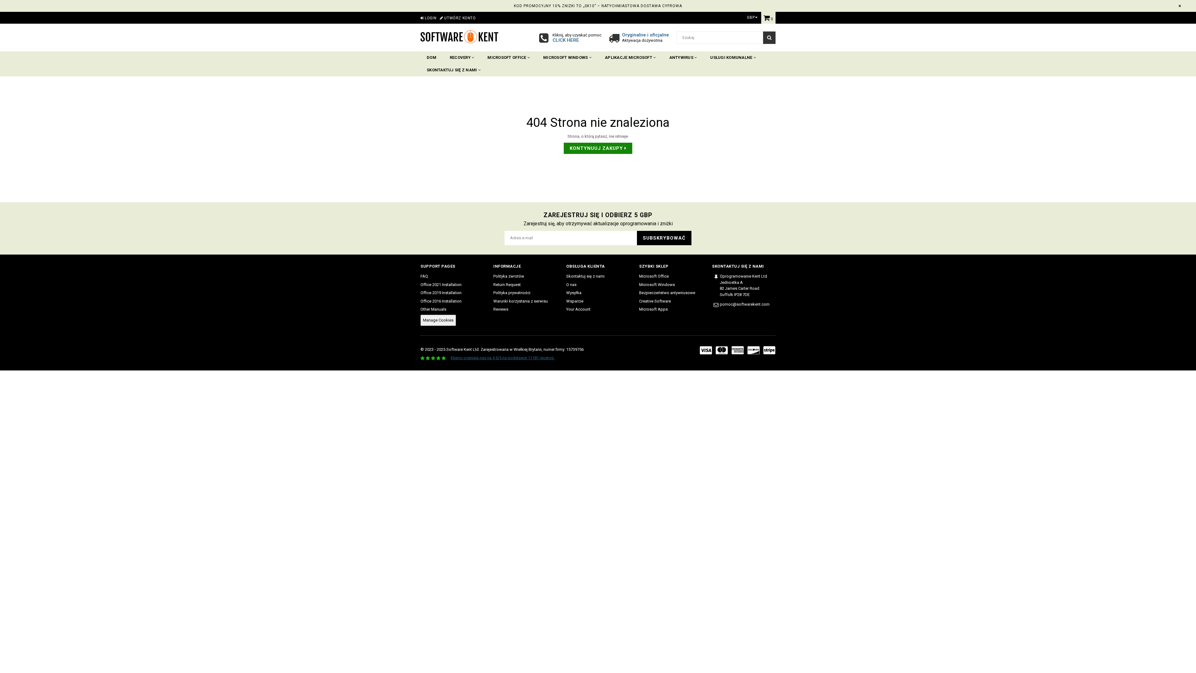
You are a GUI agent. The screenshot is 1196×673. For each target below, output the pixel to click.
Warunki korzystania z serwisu (520, 301)
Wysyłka (573, 292)
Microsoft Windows (566, 57)
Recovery (461, 57)
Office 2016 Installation (441, 301)
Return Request (507, 284)
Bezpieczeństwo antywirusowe (667, 292)
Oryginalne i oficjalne (645, 35)
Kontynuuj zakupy (597, 148)
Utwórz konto (459, 18)
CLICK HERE (566, 40)
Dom (431, 57)
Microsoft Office (507, 57)
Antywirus (682, 57)
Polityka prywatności (511, 292)
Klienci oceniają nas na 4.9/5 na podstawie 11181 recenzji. (503, 358)
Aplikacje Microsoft (629, 57)
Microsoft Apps (653, 309)
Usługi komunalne (731, 57)
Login (430, 18)
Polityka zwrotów (508, 276)
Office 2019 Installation (441, 292)
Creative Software (655, 301)
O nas (571, 284)
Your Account (578, 309)
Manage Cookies (438, 320)
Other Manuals (433, 309)
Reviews (500, 309)
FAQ (424, 276)
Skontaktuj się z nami (452, 70)
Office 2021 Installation (441, 284)
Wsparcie (574, 301)
